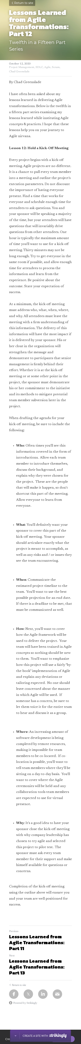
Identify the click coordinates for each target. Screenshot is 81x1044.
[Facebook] (13, 994)
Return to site (23, 3)
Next (12, 955)
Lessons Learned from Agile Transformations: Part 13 (36, 967)
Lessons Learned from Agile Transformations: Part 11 (36, 942)
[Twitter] (28, 994)
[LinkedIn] (43, 994)
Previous (13, 931)
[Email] (57, 994)
